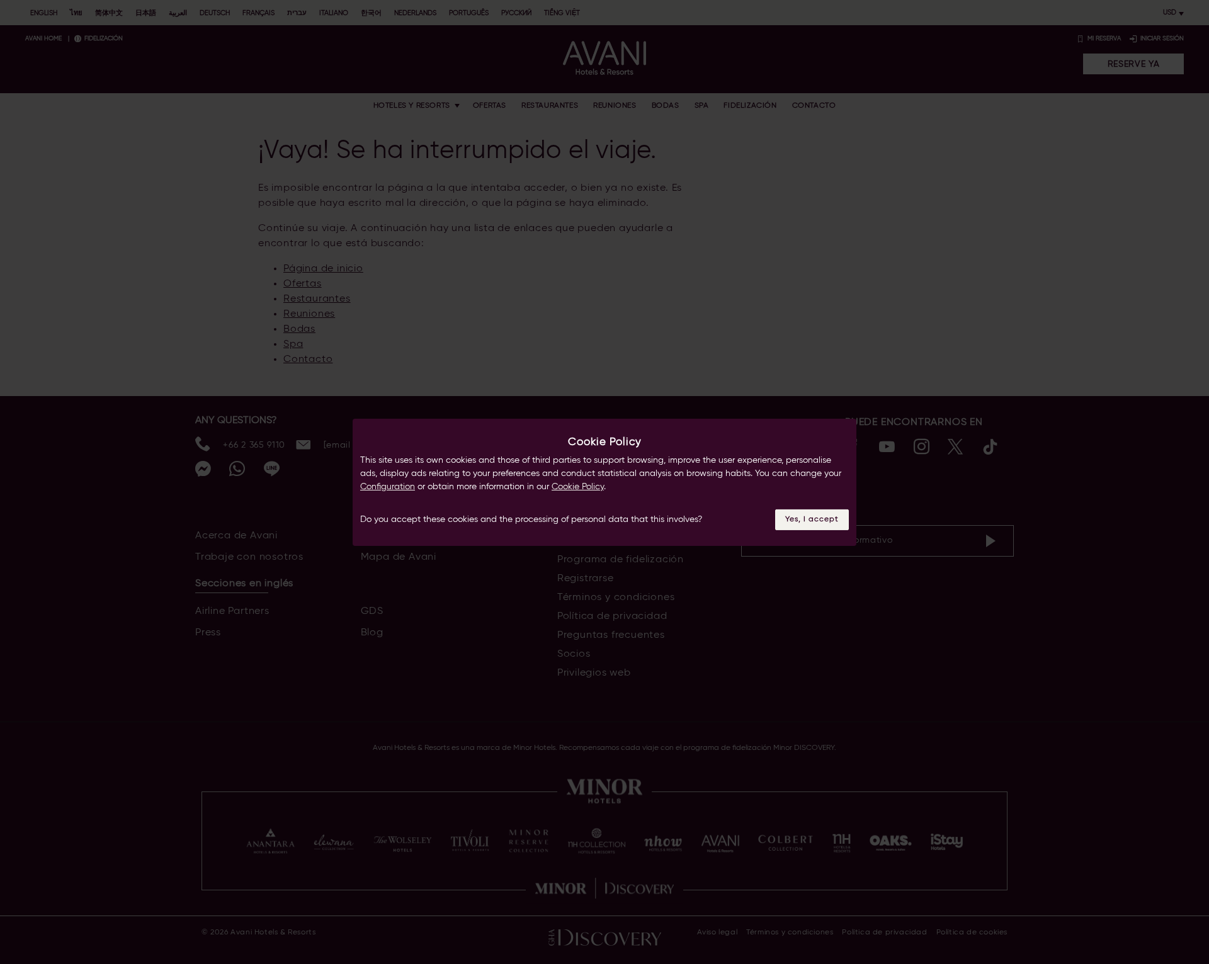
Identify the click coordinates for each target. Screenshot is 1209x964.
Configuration (387, 486)
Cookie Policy (578, 486)
